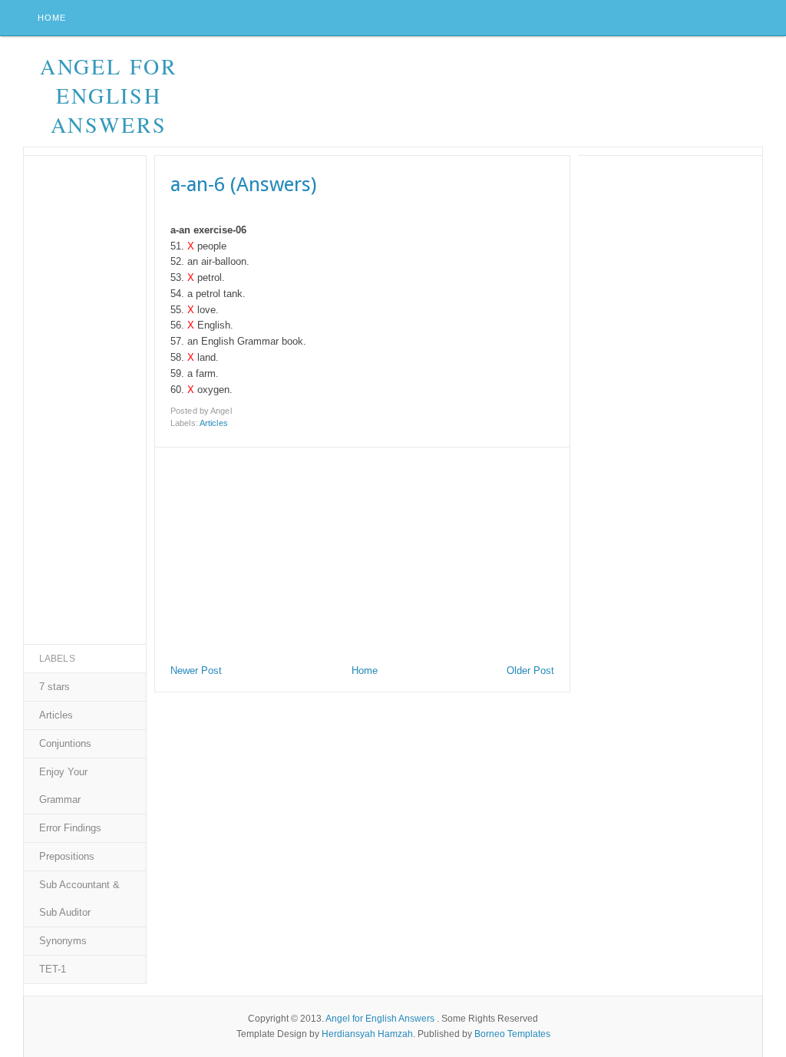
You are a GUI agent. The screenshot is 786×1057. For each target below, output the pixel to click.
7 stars (54, 686)
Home (52, 17)
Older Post (530, 670)
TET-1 (52, 969)
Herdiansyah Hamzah (367, 1034)
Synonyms (63, 940)
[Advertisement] (270, 551)
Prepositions (66, 856)
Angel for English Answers (109, 95)
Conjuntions (65, 743)
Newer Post (196, 670)
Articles (214, 423)
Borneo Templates (512, 1034)
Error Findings (70, 828)
